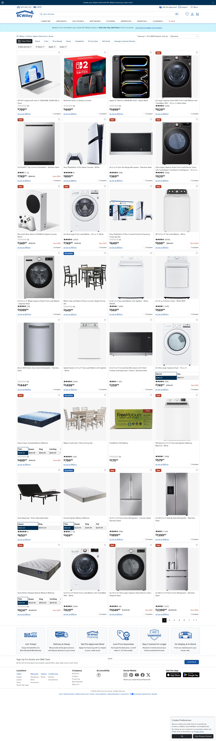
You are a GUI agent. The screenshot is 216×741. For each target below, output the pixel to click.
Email (110, 658)
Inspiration (126, 21)
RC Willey (20, 36)
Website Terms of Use (82, 694)
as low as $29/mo (24, 389)
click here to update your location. (148, 28)
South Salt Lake (23, 685)
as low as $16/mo (24, 114)
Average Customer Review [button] (124, 41)
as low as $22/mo (24, 314)
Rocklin (51, 677)
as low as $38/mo (116, 539)
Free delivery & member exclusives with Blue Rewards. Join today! (108, 2)
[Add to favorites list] (59, 53)
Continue (191, 662)
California (53, 674)
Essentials (142, 21)
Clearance (158, 21)
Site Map (154, 694)
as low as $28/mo (162, 539)
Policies (92, 694)
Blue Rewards (77, 682)
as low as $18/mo (70, 181)
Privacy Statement (101, 694)
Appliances (61, 21)
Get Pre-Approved (170, 7)
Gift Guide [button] (106, 41)
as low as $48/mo (162, 614)
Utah (19, 674)
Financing (76, 679)
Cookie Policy (125, 694)
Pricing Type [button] (93, 41)
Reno (32, 680)
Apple (35, 36)
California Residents (114, 694)
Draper (19, 677)
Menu (196, 7)
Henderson (34, 677)
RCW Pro (75, 674)
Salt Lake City (26, 7)
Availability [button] (79, 41)
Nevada (34, 674)
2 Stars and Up (24, 47)
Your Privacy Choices (203, 736)
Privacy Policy (199, 732)
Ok (182, 736)
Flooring (110, 21)
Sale (172, 21)
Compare (57, 114)
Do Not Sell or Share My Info (142, 694)
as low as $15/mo (70, 114)
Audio (51, 36)
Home (61, 694)
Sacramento (53, 680)
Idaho (44, 674)
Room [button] (68, 41)
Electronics (78, 21)
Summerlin (34, 682)
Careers (75, 676)
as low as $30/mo (116, 114)
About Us (75, 684)
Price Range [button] (57, 41)
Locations (21, 670)
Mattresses (95, 21)
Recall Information (69, 694)
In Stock (28, 36)
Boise (43, 677)
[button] (22, 2)
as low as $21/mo (116, 614)
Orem (19, 682)
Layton (19, 680)
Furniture (46, 21)
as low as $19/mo (162, 114)
